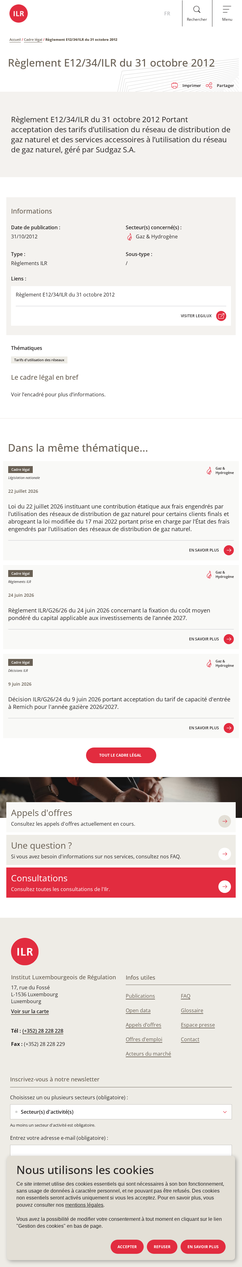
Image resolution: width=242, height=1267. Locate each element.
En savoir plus (203, 1246)
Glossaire (192, 1010)
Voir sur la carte (30, 1011)
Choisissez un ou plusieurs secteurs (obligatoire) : (69, 1097)
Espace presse (198, 1024)
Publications (140, 995)
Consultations (39, 878)
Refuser (162, 1246)
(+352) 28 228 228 (42, 1030)
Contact (190, 1039)
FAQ (185, 995)
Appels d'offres (41, 812)
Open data (138, 1010)
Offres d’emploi (144, 1039)
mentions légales (84, 1205)
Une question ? (41, 845)
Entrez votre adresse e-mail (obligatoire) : (59, 1137)
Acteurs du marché (148, 1053)
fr (167, 13)
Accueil (15, 39)
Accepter (127, 1246)
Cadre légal (33, 39)
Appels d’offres (143, 1024)
